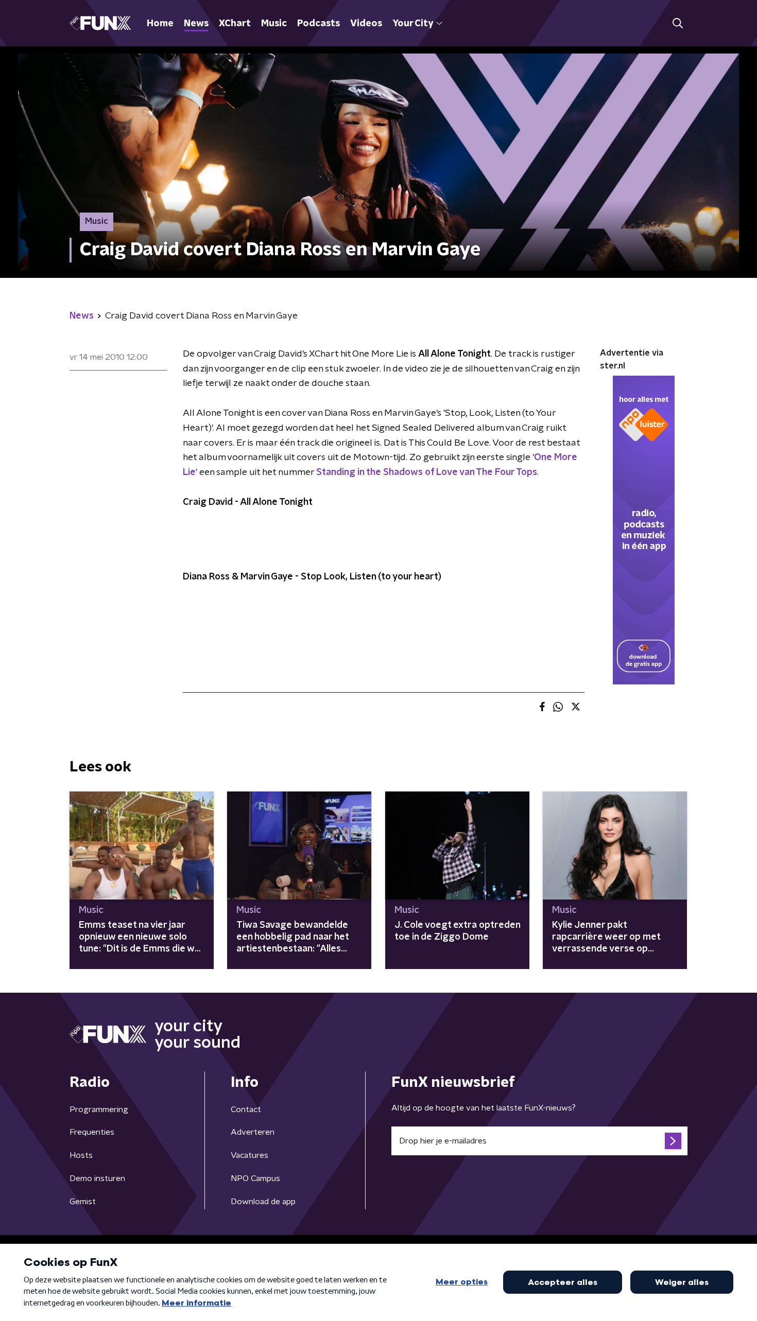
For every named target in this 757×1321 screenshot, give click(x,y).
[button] (677, 23)
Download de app (263, 1201)
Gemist (83, 1201)
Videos (366, 23)
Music (274, 23)
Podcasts (318, 23)
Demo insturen (97, 1178)
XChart (235, 23)
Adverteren (252, 1132)
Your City (412, 23)
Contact (246, 1109)
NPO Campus (255, 1178)
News (196, 23)
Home (160, 23)
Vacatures (249, 1155)
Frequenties (92, 1132)
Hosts (81, 1155)
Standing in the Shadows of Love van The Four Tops (426, 472)
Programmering (99, 1109)
